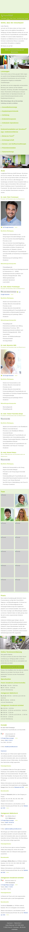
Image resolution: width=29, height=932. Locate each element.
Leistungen (3, 18)
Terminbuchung (20, 18)
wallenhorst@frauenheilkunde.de (13, 828)
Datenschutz (17, 923)
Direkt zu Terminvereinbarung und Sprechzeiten (14, 51)
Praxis (14, 18)
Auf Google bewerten (8, 227)
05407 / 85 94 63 (9, 822)
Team (11, 18)
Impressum (4, 751)
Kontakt (26, 18)
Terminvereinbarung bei (12, 667)
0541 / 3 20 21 (9, 740)
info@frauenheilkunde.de (11, 746)
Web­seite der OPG (19, 787)
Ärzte (8, 18)
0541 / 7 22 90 (9, 887)
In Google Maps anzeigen (7, 738)
